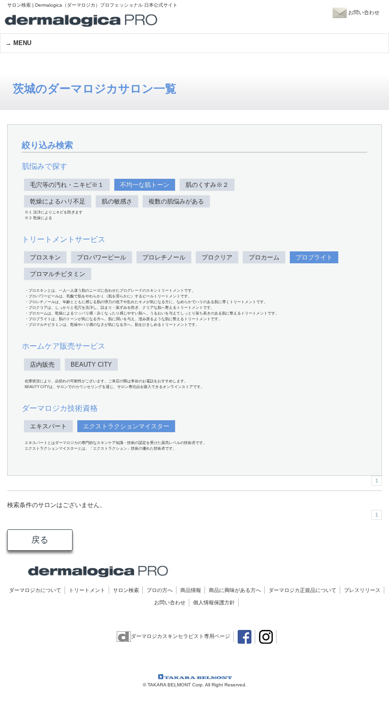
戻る (39, 540)
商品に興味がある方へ (235, 590)
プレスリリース (362, 590)
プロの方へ (160, 590)
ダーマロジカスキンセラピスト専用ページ (180, 636)
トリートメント (87, 590)
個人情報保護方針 (214, 602)
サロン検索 (126, 590)
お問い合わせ (169, 602)
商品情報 (190, 590)
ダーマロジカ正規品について (302, 590)
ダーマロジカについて (35, 590)
